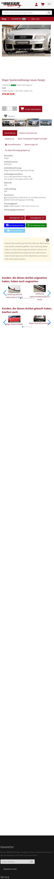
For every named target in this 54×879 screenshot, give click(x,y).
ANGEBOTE (18, 19)
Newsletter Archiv (10, 869)
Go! (31, 861)
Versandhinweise (14, 144)
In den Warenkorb (32, 109)
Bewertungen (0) (31, 144)
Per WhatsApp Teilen (37, 225)
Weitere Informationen (28, 133)
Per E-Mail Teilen (16, 231)
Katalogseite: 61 (37, 217)
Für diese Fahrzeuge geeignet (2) (17, 150)
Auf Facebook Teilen (16, 225)
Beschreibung (10, 133)
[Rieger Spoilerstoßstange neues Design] (26, 41)
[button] (20, 298)
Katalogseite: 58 (16, 217)
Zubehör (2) (9, 139)
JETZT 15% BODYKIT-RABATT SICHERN (32, 139)
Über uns (35, 19)
